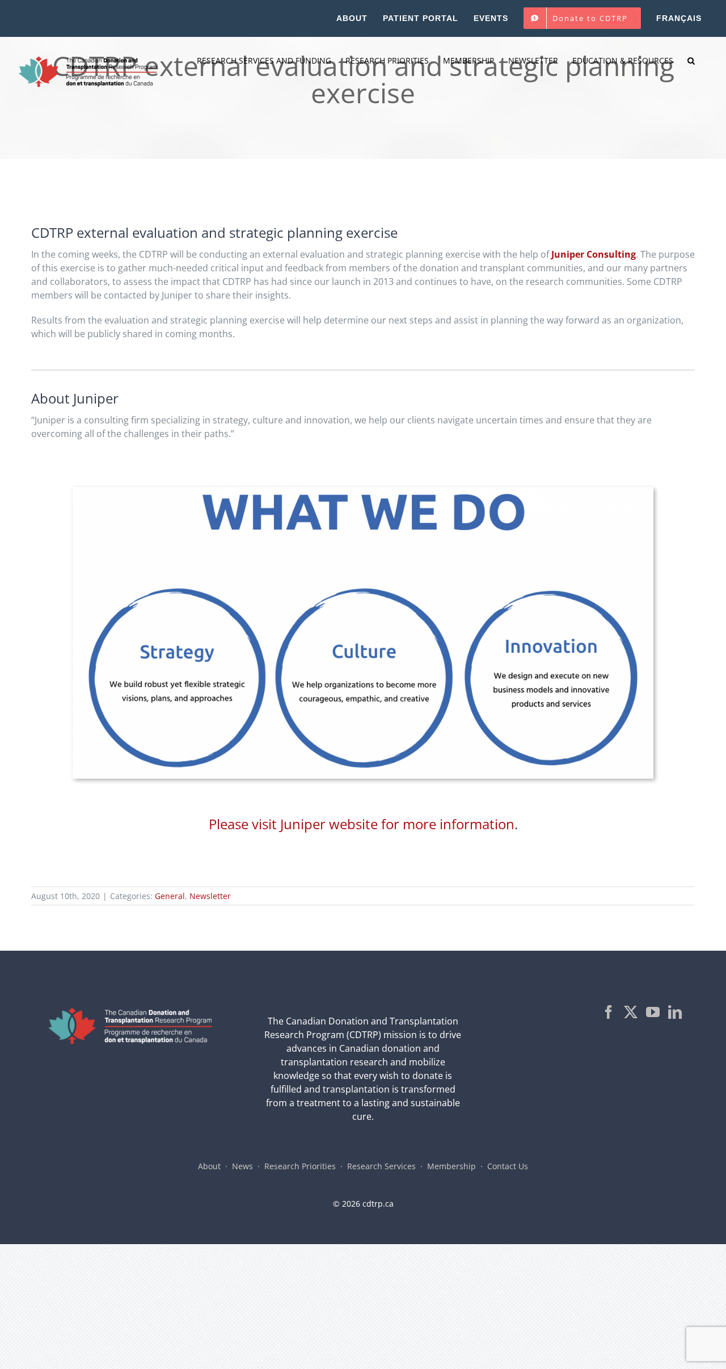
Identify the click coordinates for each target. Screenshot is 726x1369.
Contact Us (507, 1166)
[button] (691, 61)
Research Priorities (300, 1166)
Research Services (381, 1166)
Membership (451, 1166)
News (242, 1166)
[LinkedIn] (675, 1012)
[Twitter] (631, 1012)
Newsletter (210, 896)
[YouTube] (653, 1012)
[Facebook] (608, 1012)
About (209, 1166)
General (170, 896)
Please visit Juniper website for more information (361, 823)
